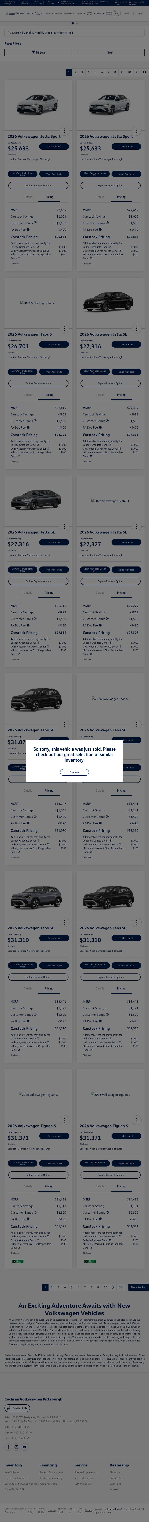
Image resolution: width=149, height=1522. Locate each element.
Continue (74, 772)
